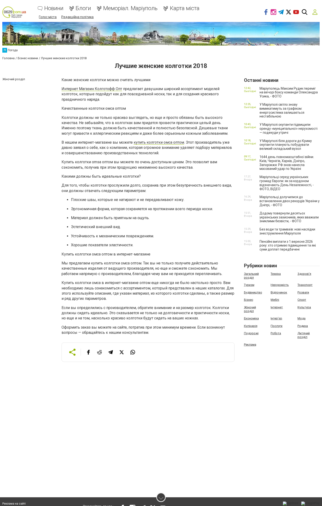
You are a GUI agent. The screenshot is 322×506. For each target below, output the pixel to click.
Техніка (276, 274)
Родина (302, 326)
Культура (304, 307)
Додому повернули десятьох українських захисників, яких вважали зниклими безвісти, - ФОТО (289, 217)
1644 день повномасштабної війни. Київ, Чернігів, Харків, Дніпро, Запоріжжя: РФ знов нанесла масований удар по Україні (287, 163)
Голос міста (48, 17)
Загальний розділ (251, 275)
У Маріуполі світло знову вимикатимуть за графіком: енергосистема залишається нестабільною (282, 110)
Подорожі (251, 333)
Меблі (275, 299)
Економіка (251, 318)
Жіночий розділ (250, 309)
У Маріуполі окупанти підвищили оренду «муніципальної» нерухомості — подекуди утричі (289, 128)
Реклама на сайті (14, 503)
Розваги (303, 292)
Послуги (276, 326)
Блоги (83, 8)
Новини (53, 8)
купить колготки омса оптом (159, 142)
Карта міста (184, 8)
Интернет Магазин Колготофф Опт (92, 89)
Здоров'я (304, 274)
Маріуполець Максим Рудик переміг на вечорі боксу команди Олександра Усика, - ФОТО (289, 92)
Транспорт (305, 285)
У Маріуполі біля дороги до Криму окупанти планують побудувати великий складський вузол (286, 145)
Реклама (250, 344)
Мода (301, 318)
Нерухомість (280, 285)
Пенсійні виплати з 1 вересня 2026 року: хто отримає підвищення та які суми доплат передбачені (288, 245)
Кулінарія (250, 326)
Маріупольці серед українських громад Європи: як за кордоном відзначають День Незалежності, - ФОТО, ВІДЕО (287, 183)
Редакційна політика (77, 17)
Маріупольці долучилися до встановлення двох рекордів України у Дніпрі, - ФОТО (290, 201)
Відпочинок (279, 292)
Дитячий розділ (303, 335)
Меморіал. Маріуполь (130, 8)
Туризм (249, 285)
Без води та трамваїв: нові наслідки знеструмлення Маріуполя (287, 231)
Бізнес (248, 299)
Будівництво (253, 292)
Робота (276, 333)
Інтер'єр (276, 318)
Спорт (301, 299)
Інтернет (277, 307)
